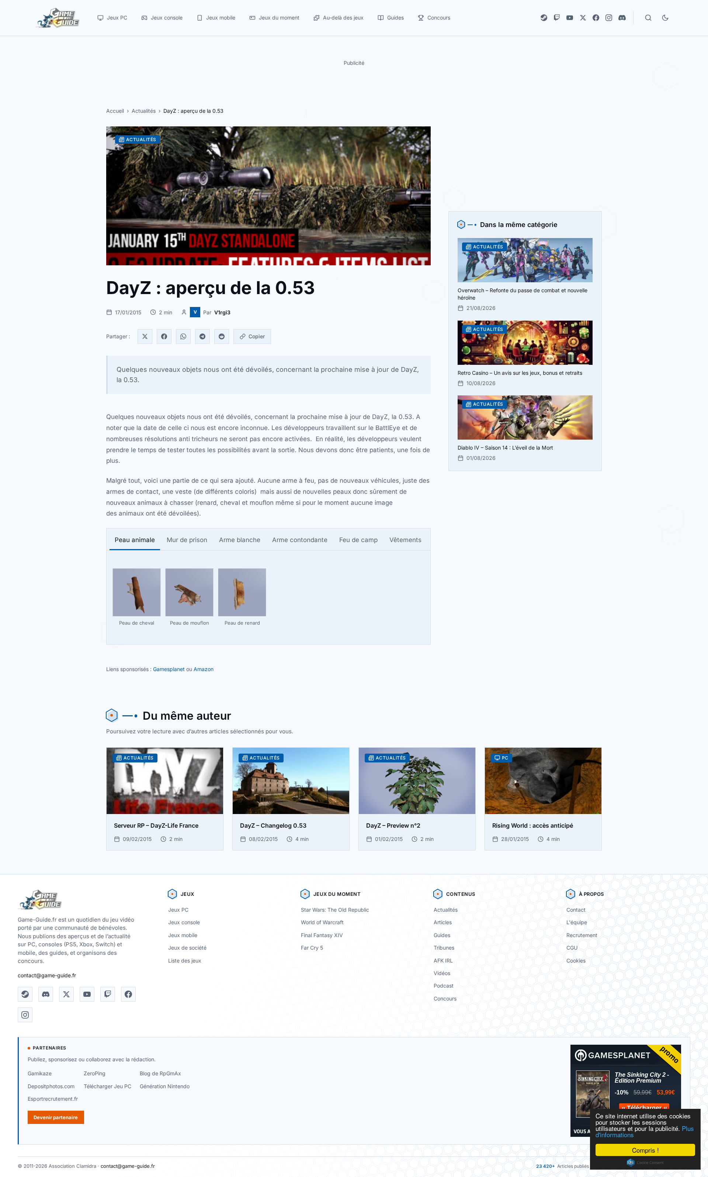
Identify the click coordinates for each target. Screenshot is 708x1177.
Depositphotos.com (51, 1086)
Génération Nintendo (165, 1086)
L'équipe (576, 922)
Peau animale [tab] (135, 540)
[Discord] (622, 17)
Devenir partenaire (56, 1117)
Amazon (204, 669)
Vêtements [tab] (405, 540)
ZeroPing (94, 1073)
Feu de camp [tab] (358, 540)
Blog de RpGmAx (160, 1073)
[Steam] (544, 18)
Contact (576, 910)
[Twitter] (145, 336)
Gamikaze (40, 1073)
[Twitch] (557, 18)
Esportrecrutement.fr (53, 1099)
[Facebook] (596, 18)
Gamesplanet (169, 669)
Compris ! (645, 1150)
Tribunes (444, 947)
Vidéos (442, 973)
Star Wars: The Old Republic (335, 910)
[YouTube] (570, 18)
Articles (443, 922)
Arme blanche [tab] (239, 540)
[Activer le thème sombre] (665, 17)
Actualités (144, 111)
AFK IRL (443, 960)
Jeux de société (187, 947)
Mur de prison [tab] (187, 540)
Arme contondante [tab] (299, 540)
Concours (445, 998)
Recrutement (581, 935)
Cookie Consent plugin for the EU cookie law (645, 1163)
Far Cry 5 (312, 947)
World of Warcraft (322, 922)
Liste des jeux (184, 960)
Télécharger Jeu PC (107, 1086)
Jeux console (184, 922)
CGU (571, 947)
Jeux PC (178, 910)
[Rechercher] (648, 17)
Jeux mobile (182, 935)
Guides (442, 935)
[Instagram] (609, 18)
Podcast (444, 985)
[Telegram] (202, 336)
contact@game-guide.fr (47, 975)
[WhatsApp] (183, 336)
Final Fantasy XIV (322, 935)
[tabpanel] (268, 597)
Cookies (576, 960)
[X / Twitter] (583, 18)
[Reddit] (221, 336)
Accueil (115, 111)
